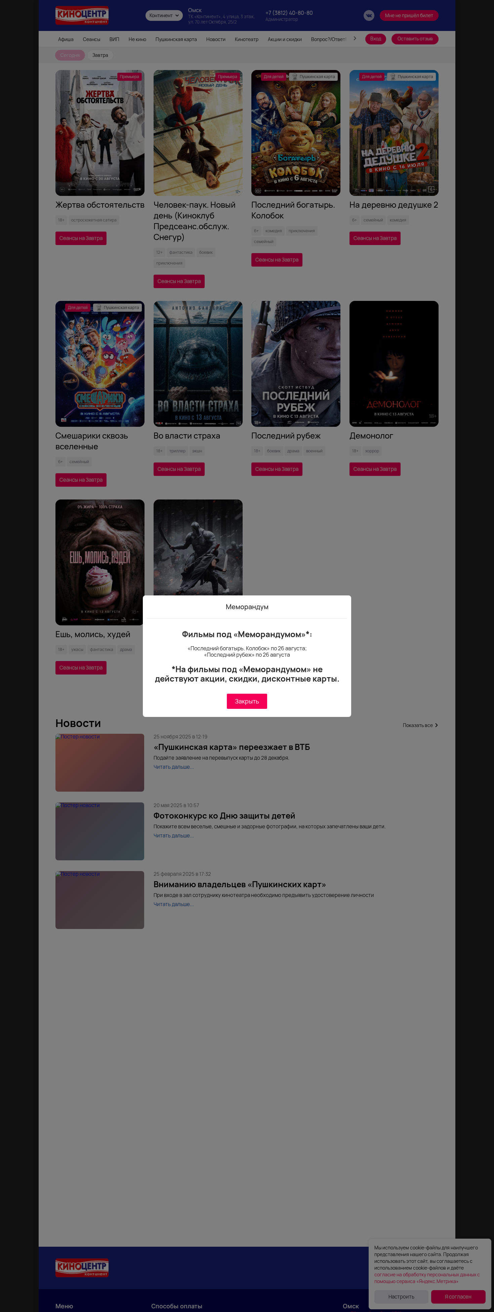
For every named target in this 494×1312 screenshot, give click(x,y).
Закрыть (247, 701)
